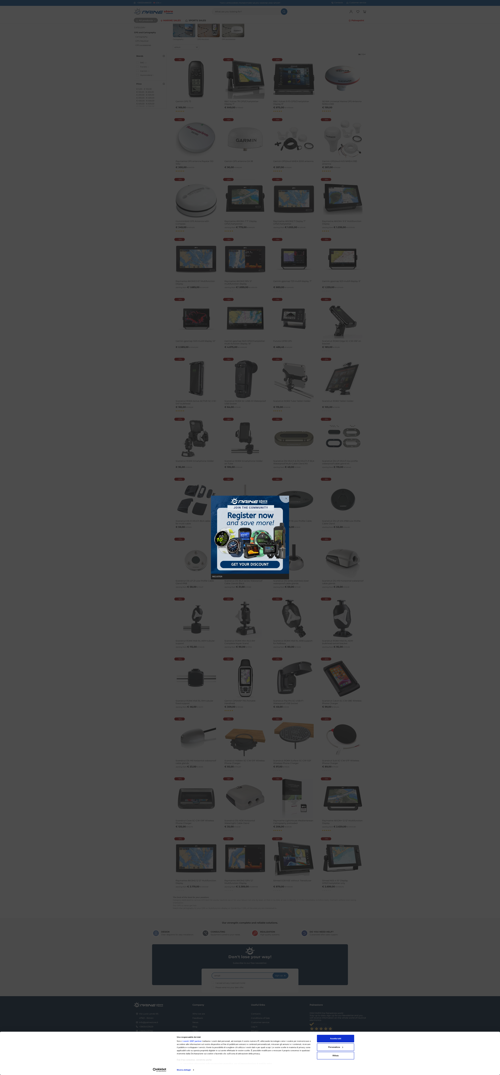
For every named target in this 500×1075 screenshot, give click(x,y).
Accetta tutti (335, 1038)
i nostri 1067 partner (192, 1041)
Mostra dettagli (184, 1070)
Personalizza (334, 1047)
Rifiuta (336, 1055)
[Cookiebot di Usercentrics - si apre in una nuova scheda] (159, 1070)
